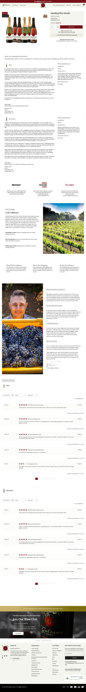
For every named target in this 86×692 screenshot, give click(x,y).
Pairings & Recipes (35, 650)
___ (53, 668)
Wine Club (23, 5)
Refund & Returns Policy (36, 669)
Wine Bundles (55, 665)
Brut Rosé (54, 661)
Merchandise (55, 672)
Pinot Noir (54, 652)
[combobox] (20, 395)
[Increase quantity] (57, 27)
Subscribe (74, 657)
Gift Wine (33, 655)
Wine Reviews (55, 670)
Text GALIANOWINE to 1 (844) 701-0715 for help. (74, 663)
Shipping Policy (34, 665)
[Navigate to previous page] (33, 479)
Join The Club (55, 648)
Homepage (37, 640)
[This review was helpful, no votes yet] (79, 413)
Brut (53, 659)
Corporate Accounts (35, 663)
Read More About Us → (15, 648)
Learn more (62, 271)
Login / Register (76, 5)
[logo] (43, 5)
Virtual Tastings (34, 648)
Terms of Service (35, 671)
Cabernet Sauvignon (56, 650)
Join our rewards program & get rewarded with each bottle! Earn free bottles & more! (43, 608)
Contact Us (33, 660)
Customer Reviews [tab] (8, 380)
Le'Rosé (54, 663)
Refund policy (34, 675)
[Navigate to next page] (52, 479)
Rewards (68, 5)
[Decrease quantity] (52, 27)
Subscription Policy (35, 673)
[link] (6, 5)
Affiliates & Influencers (36, 652)
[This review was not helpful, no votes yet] (82, 413)
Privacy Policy (34, 667)
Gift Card (54, 674)
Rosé (53, 657)
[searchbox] (6, 395)
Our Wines (15, 5)
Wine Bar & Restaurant (59, 5)
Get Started (18, 633)
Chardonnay (55, 655)
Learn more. (74, 35)
